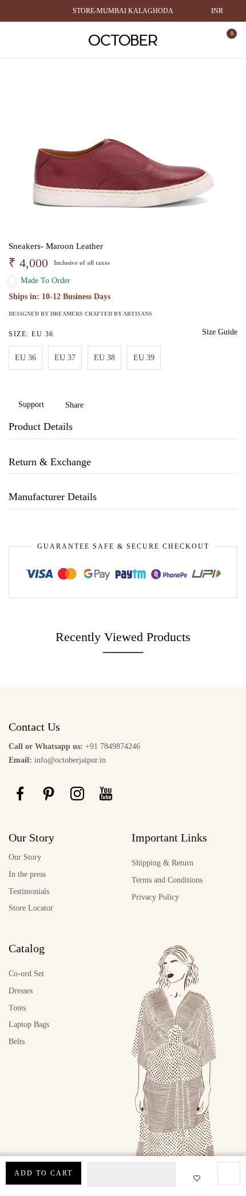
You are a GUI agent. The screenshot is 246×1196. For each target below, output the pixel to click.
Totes (17, 1008)
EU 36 (25, 357)
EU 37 (65, 357)
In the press (27, 874)
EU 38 (104, 357)
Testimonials (29, 891)
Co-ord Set (26, 973)
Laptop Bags (29, 1024)
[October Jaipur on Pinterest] (48, 793)
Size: (31, 334)
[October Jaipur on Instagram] (77, 793)
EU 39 (143, 357)
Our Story (25, 857)
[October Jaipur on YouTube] (105, 793)
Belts (17, 1041)
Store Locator (31, 908)
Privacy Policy (155, 897)
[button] (131, 1174)
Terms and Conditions (167, 880)
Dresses (21, 990)
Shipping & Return (162, 863)
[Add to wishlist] (193, 1178)
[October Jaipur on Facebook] (20, 793)
